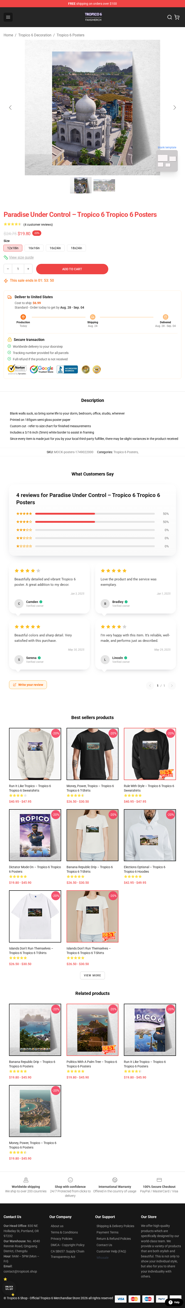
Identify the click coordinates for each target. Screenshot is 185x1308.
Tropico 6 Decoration (34, 35)
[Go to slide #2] (104, 185)
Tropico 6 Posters (70, 35)
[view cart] (177, 17)
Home (8, 35)
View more (92, 975)
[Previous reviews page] (150, 686)
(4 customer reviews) (38, 224)
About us (57, 1226)
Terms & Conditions (64, 1232)
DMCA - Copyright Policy (68, 1245)
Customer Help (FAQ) (111, 1251)
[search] (169, 17)
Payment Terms (107, 1232)
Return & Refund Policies (114, 1238)
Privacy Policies (61, 1238)
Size (7, 241)
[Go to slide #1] (81, 185)
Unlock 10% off (9, 1288)
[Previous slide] (10, 107)
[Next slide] (174, 107)
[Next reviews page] (172, 686)
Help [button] (177, 1302)
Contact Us (104, 1245)
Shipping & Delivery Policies (115, 1226)
